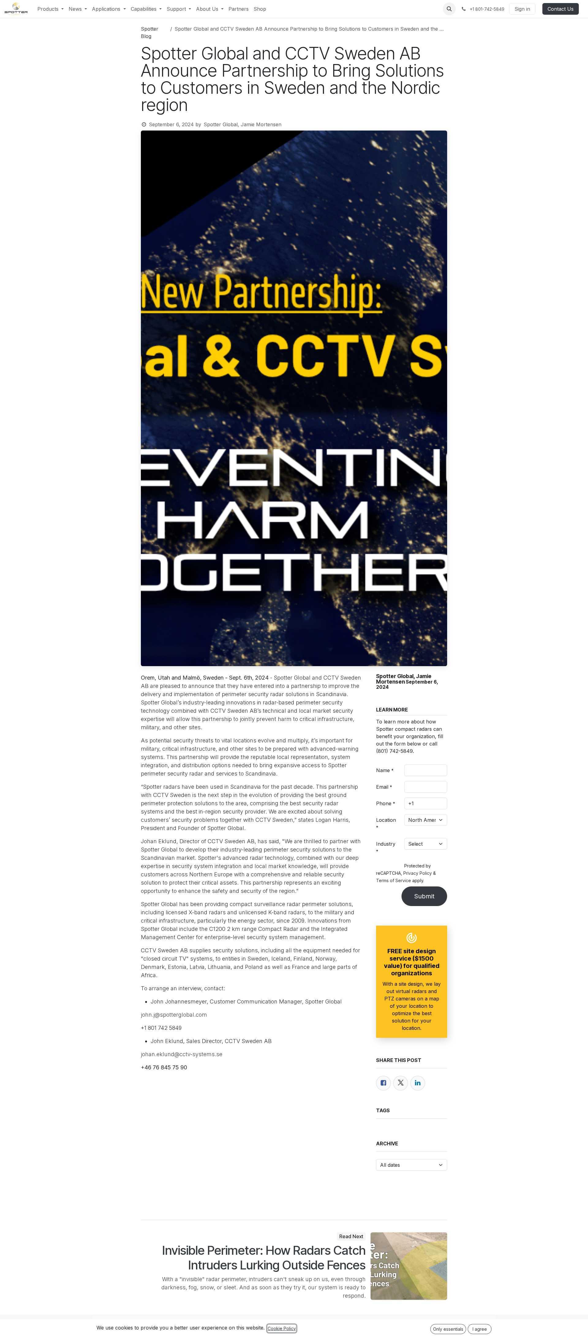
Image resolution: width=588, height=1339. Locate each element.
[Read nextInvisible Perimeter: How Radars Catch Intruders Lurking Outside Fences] (409, 1266)
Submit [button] (424, 896)
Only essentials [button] (448, 1329)
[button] (449, 8)
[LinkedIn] (417, 1083)
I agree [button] (480, 1329)
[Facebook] (383, 1083)
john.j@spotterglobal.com (174, 1014)
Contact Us (561, 9)
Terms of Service (393, 880)
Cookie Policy (282, 1328)
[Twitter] (400, 1083)
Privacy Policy (417, 873)
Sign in (522, 9)
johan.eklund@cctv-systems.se (181, 1054)
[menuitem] (50, 9)
